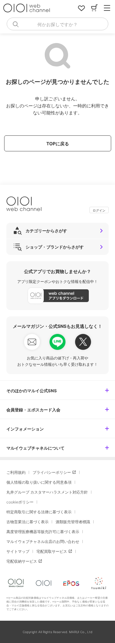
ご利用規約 (16, 472)
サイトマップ (17, 551)
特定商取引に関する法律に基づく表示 (39, 511)
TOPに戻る (57, 143)
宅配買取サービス (51, 551)
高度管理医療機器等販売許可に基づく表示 (42, 531)
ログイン (99, 210)
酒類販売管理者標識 (73, 521)
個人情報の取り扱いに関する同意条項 (39, 482)
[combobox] (57, 24)
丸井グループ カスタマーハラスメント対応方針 (47, 492)
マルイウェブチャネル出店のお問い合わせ (42, 541)
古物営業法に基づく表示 (27, 521)
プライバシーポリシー (52, 472)
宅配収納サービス (21, 561)
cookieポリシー (20, 502)
